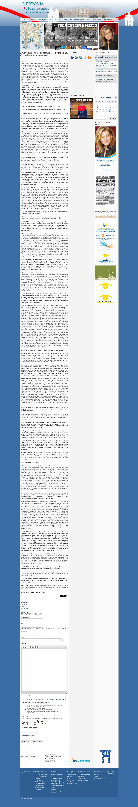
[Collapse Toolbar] (66, 647)
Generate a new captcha (28, 735)
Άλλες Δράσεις (40, 785)
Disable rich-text (25, 696)
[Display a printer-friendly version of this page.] (64, 58)
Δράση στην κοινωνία (81, 20)
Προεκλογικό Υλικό (100, 778)
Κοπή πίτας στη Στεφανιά (103, 76)
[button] (23, 647)
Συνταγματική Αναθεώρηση (39, 788)
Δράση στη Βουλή (45, 20)
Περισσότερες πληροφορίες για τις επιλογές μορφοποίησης (45, 699)
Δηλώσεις (70, 782)
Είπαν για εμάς (72, 783)
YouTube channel (77, 95)
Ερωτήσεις (38, 778)
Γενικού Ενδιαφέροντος (58, 785)
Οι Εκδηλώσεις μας (84, 774)
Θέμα (22, 637)
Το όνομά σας (25, 617)
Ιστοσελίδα (24, 631)
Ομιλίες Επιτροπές (41, 776)
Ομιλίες (69, 776)
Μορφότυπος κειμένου (30, 702)
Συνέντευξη (24, 608)
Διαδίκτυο (24, 604)
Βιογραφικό (32, 20)
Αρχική (23, 20)
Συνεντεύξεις (71, 780)
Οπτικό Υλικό (96, 20)
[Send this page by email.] (67, 58)
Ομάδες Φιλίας (39, 782)
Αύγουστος (106, 97)
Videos (96, 776)
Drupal (31, 798)
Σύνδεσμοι (24, 23)
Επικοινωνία (107, 20)
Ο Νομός (53, 787)
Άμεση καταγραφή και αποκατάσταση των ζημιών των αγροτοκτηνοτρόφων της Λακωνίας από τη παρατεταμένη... (105, 59)
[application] (44, 670)
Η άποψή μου (67, 20)
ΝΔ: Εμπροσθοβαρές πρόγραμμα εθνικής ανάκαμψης (72, 40)
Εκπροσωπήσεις (40, 783)
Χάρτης (53, 789)
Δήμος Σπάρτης (56, 783)
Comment (24, 643)
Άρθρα (69, 778)
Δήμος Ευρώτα (55, 780)
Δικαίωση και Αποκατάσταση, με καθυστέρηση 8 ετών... (105, 91)
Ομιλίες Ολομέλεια (41, 774)
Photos (96, 774)
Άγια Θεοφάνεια (101, 64)
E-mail (23, 623)
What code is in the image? (30, 728)
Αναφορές (38, 780)
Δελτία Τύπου (71, 774)
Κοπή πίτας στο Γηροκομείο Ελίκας (106, 74)
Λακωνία (57, 20)
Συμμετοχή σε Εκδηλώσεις (82, 777)
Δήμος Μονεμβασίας (57, 782)
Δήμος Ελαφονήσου (57, 778)
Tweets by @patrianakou (76, 92)
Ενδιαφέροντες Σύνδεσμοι (56, 792)
